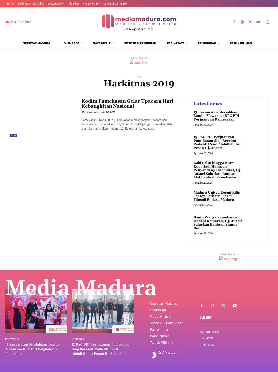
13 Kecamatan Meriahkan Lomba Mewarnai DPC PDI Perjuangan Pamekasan (216, 116)
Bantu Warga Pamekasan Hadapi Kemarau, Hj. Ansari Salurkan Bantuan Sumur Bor (218, 222)
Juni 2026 (207, 345)
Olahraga (78, 338)
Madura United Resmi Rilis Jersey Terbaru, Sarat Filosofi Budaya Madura (217, 196)
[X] (250, 22)
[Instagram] (242, 22)
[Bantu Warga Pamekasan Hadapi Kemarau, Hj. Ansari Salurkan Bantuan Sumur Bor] (255, 224)
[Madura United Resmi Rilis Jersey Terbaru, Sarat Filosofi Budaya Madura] (255, 199)
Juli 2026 (206, 338)
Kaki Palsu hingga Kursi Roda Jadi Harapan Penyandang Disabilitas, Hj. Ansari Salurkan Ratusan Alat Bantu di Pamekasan (217, 170)
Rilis (13, 135)
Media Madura (89, 112)
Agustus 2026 (210, 331)
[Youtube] (258, 22)
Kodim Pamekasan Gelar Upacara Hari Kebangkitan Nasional (127, 104)
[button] (267, 22)
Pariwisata (12, 338)
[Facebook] (234, 22)
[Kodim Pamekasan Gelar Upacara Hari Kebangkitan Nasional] (43, 117)
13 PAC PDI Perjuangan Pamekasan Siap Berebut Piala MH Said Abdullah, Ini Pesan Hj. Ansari (217, 142)
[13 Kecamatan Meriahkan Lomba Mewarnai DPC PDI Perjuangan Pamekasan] (255, 119)
